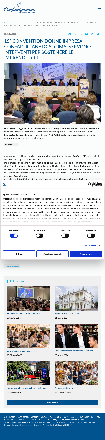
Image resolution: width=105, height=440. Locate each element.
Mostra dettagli (89, 246)
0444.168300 (23, 419)
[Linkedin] (80, 34)
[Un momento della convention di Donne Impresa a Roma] (52, 93)
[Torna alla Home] (20, 8)
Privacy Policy (47, 422)
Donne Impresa (12, 266)
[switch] (39, 236)
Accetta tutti (86, 254)
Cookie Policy (61, 422)
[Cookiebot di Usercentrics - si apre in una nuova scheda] (90, 184)
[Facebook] (69, 34)
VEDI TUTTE (52, 402)
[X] (75, 34)
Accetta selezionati (52, 254)
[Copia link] (92, 34)
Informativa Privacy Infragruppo (81, 422)
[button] (99, 8)
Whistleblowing (49, 425)
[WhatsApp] (86, 34)
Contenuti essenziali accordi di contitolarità (23, 425)
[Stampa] (97, 34)
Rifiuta (19, 254)
